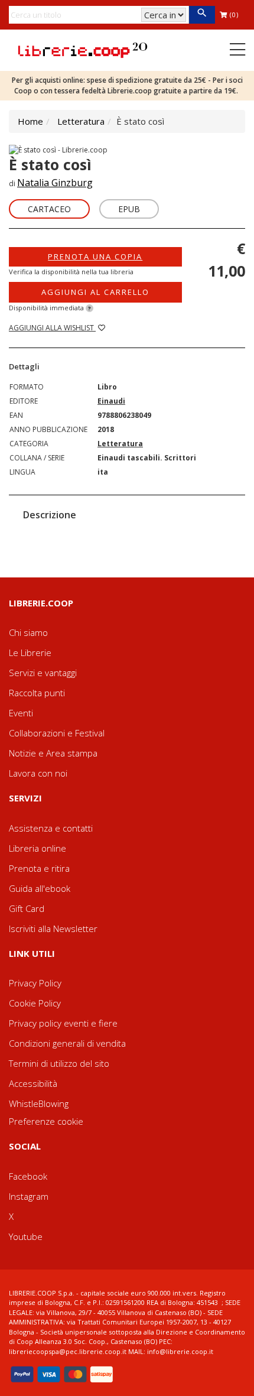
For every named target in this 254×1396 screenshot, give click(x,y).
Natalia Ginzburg (55, 182)
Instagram (28, 1196)
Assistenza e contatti (51, 828)
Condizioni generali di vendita (67, 1043)
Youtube (26, 1236)
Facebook (28, 1176)
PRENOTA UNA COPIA (95, 256)
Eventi (21, 713)
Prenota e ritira (39, 868)
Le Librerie (30, 652)
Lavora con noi (38, 773)
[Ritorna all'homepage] (83, 49)
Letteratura (81, 121)
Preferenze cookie (46, 1121)
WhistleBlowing (39, 1103)
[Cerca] (201, 15)
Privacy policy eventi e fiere (63, 1023)
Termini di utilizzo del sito (59, 1063)
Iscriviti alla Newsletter (53, 928)
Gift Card (26, 908)
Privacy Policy (35, 983)
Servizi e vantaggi (43, 672)
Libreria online (37, 848)
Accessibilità (33, 1083)
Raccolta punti (37, 693)
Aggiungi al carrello (95, 292)
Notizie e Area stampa (53, 753)
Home (30, 121)
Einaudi (111, 401)
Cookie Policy (35, 1003)
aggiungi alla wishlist (52, 328)
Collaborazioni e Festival (57, 733)
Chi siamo (28, 632)
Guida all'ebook (39, 888)
